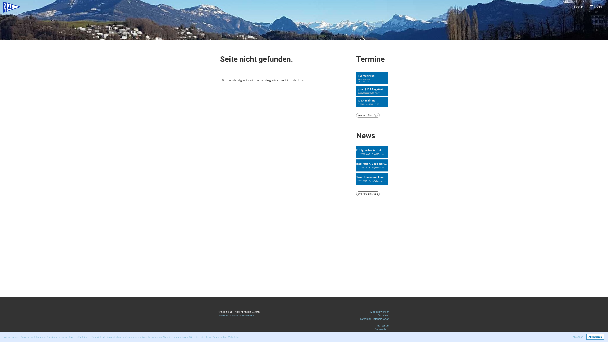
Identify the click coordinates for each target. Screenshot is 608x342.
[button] (372, 78)
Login (578, 7)
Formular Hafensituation (375, 319)
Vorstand (384, 315)
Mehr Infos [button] (234, 337)
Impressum (383, 325)
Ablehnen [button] (578, 336)
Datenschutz (382, 329)
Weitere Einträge (368, 115)
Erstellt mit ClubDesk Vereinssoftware (236, 315)
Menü (598, 7)
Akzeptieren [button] (595, 336)
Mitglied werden (380, 312)
